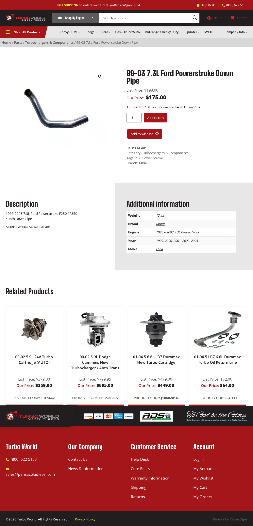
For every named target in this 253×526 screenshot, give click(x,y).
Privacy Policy (85, 519)
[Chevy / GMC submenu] (80, 32)
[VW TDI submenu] (216, 32)
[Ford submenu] (109, 32)
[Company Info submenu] (246, 32)
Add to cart (155, 117)
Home (6, 42)
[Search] (195, 18)
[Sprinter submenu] (199, 32)
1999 (159, 240)
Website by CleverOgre (229, 519)
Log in (198, 459)
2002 (185, 240)
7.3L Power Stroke (149, 158)
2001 (177, 240)
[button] (100, 76)
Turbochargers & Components (49, 42)
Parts (18, 42)
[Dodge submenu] (96, 32)
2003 (194, 240)
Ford (159, 249)
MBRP (143, 163)
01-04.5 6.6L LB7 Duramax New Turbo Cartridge (156, 359)
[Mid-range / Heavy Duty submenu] (180, 32)
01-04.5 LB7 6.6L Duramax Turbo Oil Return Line (217, 359)
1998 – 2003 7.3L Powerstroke (177, 232)
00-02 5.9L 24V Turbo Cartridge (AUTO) (34, 359)
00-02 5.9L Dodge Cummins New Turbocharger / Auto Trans (95, 362)
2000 (168, 240)
